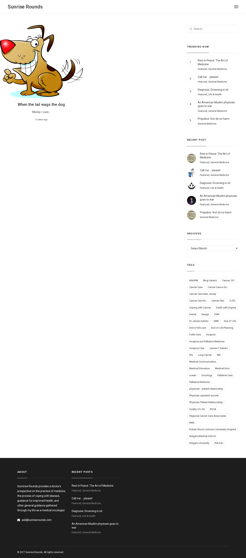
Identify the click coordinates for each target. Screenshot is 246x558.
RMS (191, 422)
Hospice (210, 334)
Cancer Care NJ (197, 300)
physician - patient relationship (206, 388)
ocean (192, 375)
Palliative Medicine (199, 382)
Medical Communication (202, 361)
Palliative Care (225, 375)
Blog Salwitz (210, 280)
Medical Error (222, 368)
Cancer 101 (228, 280)
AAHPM (193, 280)
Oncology (206, 375)
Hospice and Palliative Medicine (206, 341)
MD (219, 354)
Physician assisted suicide (204, 395)
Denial (192, 314)
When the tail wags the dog (41, 104)
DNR (216, 314)
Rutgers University (199, 443)
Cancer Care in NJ (217, 287)
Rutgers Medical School (202, 436)
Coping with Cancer (200, 307)
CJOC (232, 300)
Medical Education (199, 368)
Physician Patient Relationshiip (206, 402)
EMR (216, 321)
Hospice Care (196, 348)
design (205, 314)
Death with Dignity (226, 307)
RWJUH (218, 443)
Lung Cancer (205, 354)
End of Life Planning (222, 327)
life (191, 354)
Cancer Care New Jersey (202, 293)
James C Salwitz (218, 348)
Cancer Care (196, 287)
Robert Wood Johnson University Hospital (212, 429)
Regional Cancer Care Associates (207, 415)
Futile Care (195, 334)
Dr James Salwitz (199, 321)
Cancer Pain (217, 300)
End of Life (230, 321)
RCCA (213, 409)
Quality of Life (197, 409)
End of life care (197, 327)
